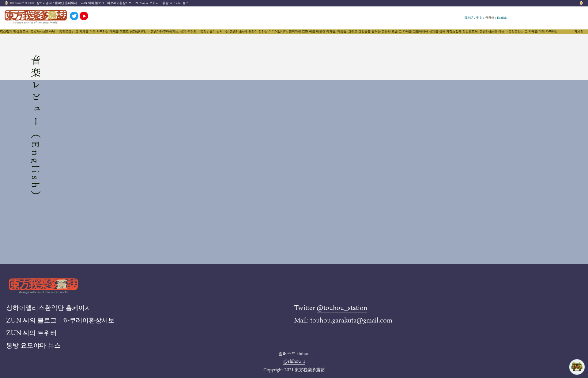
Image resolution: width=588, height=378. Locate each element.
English (502, 17)
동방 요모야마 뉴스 (175, 3)
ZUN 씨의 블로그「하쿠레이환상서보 (106, 3)
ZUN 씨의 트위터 (147, 3)
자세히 (578, 31)
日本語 (468, 17)
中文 (479, 17)
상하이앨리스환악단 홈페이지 (56, 3)
